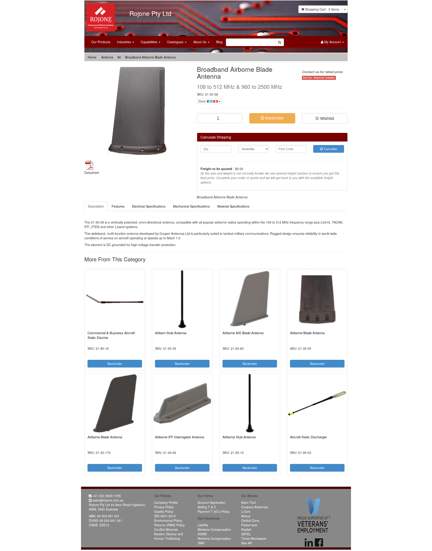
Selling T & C (207, 507)
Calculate (330, 149)
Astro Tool (248, 502)
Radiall (246, 529)
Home (92, 57)
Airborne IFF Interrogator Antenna (179, 437)
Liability (203, 525)
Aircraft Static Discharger (308, 437)
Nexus (245, 516)
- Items (322, 9)
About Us (200, 42)
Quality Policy (163, 511)
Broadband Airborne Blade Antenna (150, 57)
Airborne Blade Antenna (307, 332)
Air (119, 57)
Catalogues (175, 42)
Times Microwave (253, 538)
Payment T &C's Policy (214, 511)
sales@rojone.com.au (108, 500)
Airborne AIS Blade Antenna (243, 332)
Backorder (274, 118)
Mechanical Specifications (191, 206)
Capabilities (149, 42)
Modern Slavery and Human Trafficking (168, 536)
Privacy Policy (164, 507)
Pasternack (249, 525)
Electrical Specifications (148, 206)
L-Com (245, 511)
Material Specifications (233, 206)
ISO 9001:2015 (165, 516)
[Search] (279, 42)
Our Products (100, 42)
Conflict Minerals (166, 529)
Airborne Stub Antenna (239, 437)
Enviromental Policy (168, 520)
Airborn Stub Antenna (170, 332)
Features (118, 206)
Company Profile (166, 502)
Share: (202, 101)
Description (96, 206)
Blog (219, 42)
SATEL (246, 534)
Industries (124, 42)
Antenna (107, 57)
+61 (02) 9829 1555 (106, 495)
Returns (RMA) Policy (169, 525)
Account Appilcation (211, 502)
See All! (246, 543)
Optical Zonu (250, 520)
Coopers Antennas (254, 507)
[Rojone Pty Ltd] (99, 15)
